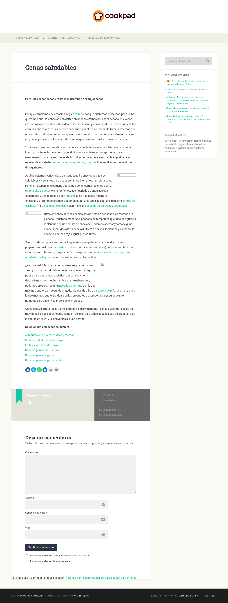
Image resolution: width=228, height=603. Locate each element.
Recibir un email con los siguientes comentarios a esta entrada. (61, 555)
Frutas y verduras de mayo (41, 345)
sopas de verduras (64, 162)
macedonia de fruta (70, 285)
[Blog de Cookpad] (114, 16)
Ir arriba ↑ (209, 595)
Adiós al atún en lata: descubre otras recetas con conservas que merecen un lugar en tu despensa (187, 100)
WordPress (81, 595)
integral (70, 195)
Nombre (30, 498)
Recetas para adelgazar (39, 355)
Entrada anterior (112, 409)
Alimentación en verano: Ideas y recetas (49, 335)
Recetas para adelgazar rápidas (44, 360)
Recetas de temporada (104, 38)
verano (79, 114)
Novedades (109, 400)
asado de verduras (96, 205)
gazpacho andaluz (57, 205)
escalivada (120, 205)
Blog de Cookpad (31, 595)
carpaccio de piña (104, 290)
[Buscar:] (188, 61)
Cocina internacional (64, 38)
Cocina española (28, 38)
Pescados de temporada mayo (44, 340)
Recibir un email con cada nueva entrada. (50, 561)
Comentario (31, 452)
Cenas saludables (50, 67)
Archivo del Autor (30, 402)
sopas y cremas (86, 162)
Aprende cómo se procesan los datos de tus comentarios (101, 577)
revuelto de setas (40, 190)
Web (27, 528)
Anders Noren (189, 595)
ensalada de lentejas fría (115, 252)
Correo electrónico (36, 513)
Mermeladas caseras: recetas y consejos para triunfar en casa (188, 110)
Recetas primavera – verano (42, 350)
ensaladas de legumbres (40, 257)
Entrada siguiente (112, 415)
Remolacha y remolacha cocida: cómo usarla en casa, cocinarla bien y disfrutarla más (188, 119)
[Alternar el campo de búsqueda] (211, 38)
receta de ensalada (64, 247)
